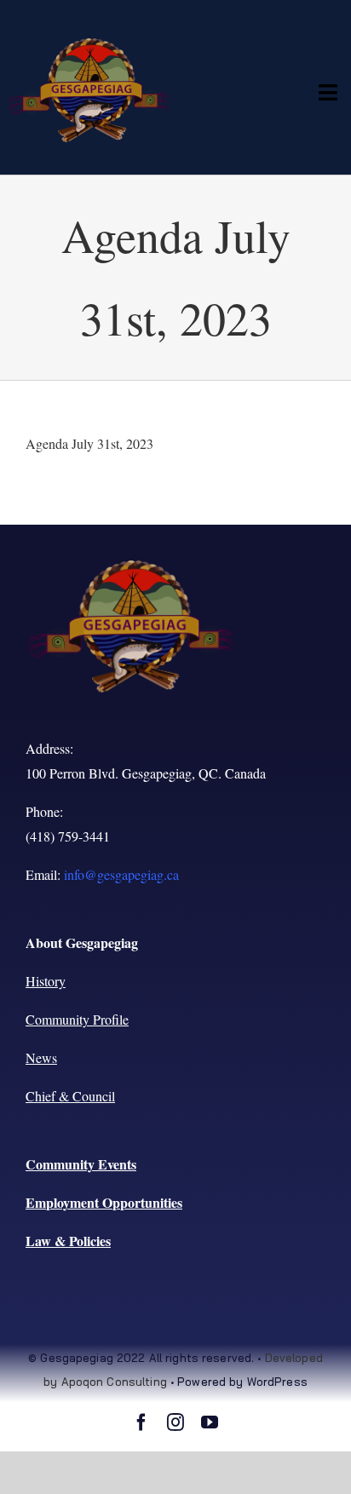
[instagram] (175, 1422)
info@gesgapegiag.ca (121, 874)
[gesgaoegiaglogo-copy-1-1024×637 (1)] (89, 45)
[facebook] (141, 1422)
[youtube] (209, 1422)
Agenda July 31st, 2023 (89, 443)
